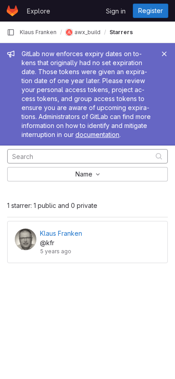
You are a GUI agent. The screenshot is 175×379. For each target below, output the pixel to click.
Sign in (116, 11)
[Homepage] (12, 11)
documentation (97, 134)
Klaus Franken (38, 32)
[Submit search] (158, 156)
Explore (38, 11)
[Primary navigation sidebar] (11, 32)
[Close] (164, 53)
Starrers (121, 32)
